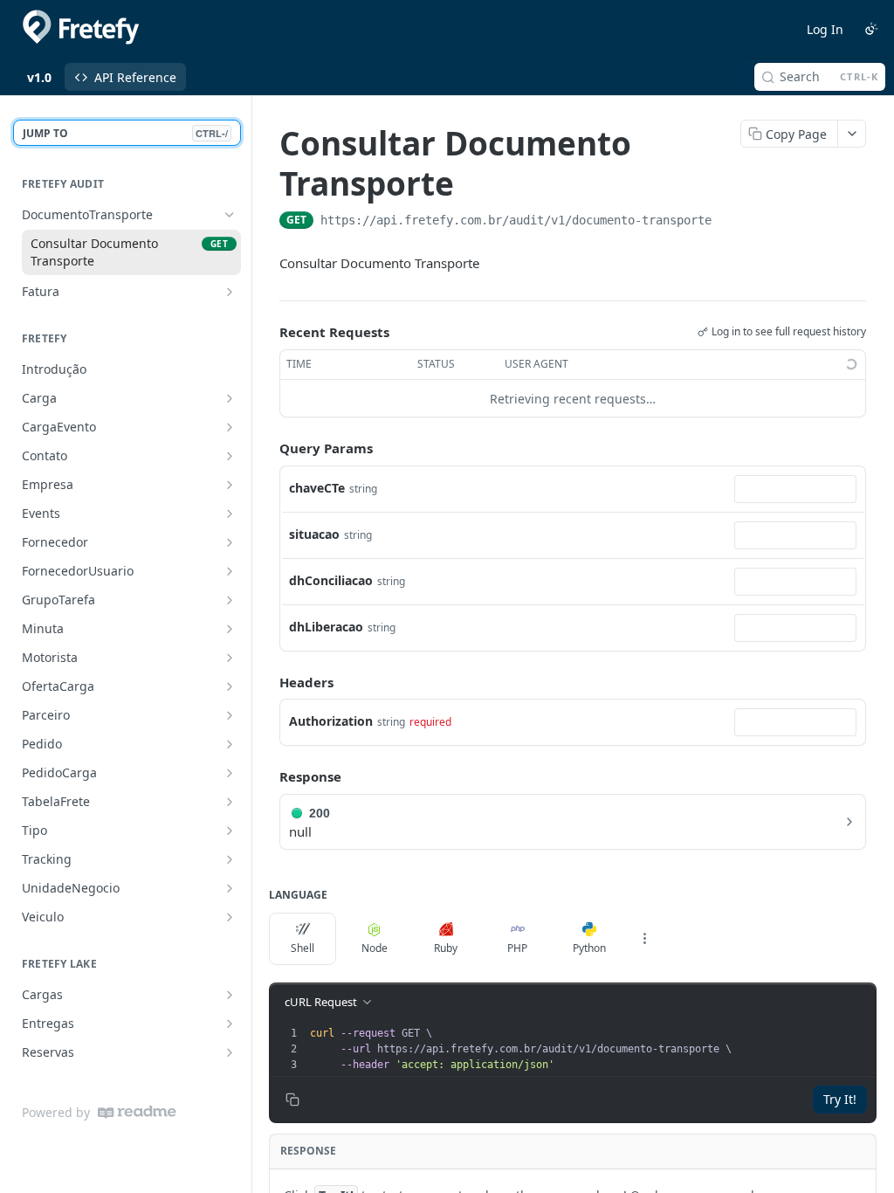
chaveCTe (317, 487)
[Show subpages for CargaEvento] (230, 427)
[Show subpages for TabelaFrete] (230, 802)
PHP (517, 948)
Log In (825, 29)
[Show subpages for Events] (230, 514)
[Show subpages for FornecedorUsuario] (230, 571)
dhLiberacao (326, 626)
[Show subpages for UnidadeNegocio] (230, 888)
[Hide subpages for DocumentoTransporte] (230, 215)
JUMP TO (125, 133)
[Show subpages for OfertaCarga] (230, 686)
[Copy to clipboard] (729, 221)
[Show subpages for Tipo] (230, 831)
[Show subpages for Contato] (230, 456)
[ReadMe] (137, 1112)
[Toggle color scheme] (871, 29)
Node (374, 948)
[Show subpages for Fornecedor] (230, 542)
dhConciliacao (331, 580)
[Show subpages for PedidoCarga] (230, 773)
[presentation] (591, 1048)
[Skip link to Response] (267, 777)
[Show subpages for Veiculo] (230, 917)
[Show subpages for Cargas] (230, 995)
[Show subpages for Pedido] (230, 744)
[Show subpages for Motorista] (230, 658)
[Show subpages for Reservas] (230, 1052)
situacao (314, 534)
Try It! (839, 1099)
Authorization (331, 721)
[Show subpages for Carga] (230, 398)
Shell (302, 948)
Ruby (445, 948)
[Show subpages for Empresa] (230, 485)
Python (589, 948)
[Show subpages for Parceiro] (230, 715)
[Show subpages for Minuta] (230, 629)
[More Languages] (644, 939)
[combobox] (795, 489)
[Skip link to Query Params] (267, 449)
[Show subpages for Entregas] (230, 1024)
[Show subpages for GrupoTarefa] (230, 600)
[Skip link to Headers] (267, 682)
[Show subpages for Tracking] (230, 859)
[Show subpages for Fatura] (230, 292)
